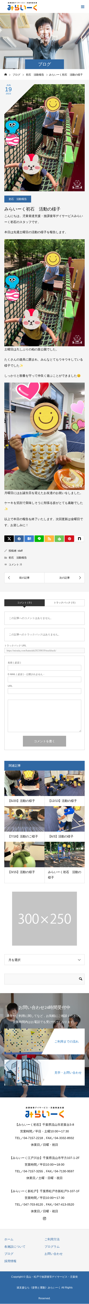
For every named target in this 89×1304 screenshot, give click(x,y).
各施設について (14, 1246)
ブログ (8, 1253)
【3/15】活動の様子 (21, 872)
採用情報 (10, 1261)
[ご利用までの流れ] (44, 1029)
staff (20, 550)
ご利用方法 (52, 1239)
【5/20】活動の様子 (21, 800)
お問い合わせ (53, 1253)
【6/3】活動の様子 (60, 836)
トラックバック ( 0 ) (64, 602)
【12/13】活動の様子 (62, 800)
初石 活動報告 (18, 199)
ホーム (8, 1239)
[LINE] (39, 538)
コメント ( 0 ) (24, 602)
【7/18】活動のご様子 (23, 836)
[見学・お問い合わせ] (44, 1060)
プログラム (52, 1246)
